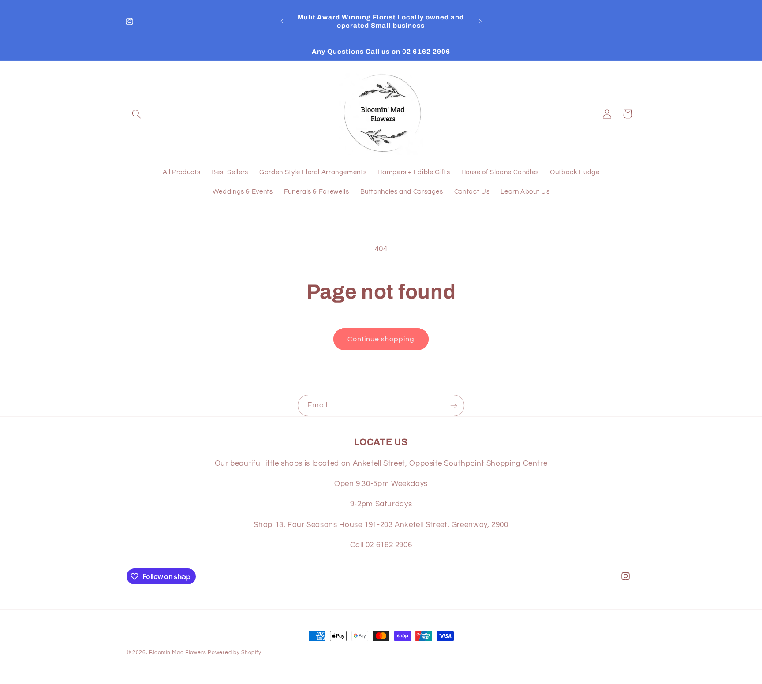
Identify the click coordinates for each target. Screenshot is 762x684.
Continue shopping (381, 339)
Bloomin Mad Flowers (177, 652)
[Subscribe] (454, 405)
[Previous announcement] (281, 21)
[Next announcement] (480, 21)
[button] (137, 114)
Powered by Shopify (234, 652)
